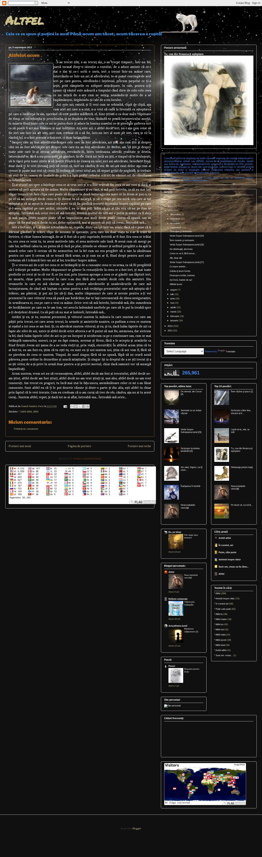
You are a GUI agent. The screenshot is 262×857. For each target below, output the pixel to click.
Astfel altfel (225, 538)
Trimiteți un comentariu (26, 429)
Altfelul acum (176, 284)
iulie (172, 294)
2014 (170, 206)
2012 (170, 326)
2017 (170, 197)
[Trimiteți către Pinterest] (88, 406)
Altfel (24, 20)
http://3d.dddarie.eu (173, 180)
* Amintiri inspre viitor (224, 598)
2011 (170, 330)
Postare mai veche (139, 446)
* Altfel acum (220, 640)
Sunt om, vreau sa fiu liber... (233, 566)
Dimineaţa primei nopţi (242, 467)
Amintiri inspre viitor (230, 559)
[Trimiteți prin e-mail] (72, 406)
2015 (170, 201)
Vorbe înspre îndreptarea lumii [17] (187, 262)
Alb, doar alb (176, 258)
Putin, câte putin (227, 552)
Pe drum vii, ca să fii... (242, 505)
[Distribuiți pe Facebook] (84, 406)
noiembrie (175, 218)
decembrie (175, 214)
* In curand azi (221, 603)
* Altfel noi (219, 629)
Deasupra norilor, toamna (182, 275)
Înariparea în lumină (190, 486)
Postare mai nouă (20, 446)
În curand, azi (226, 545)
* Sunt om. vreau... (223, 655)
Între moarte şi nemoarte (182, 240)
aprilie (173, 307)
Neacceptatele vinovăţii (188, 506)
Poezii (171, 666)
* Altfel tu (218, 614)
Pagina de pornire (79, 446)
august (174, 289)
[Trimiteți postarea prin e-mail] (65, 406)
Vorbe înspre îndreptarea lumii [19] (187, 236)
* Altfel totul (219, 645)
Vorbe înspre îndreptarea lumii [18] (187, 244)
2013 (170, 210)
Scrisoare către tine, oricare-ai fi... (241, 411)
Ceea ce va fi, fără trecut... (183, 253)
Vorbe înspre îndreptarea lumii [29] (191, 430)
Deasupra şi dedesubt (181, 231)
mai (172, 303)
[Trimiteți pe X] (80, 406)
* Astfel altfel (25, 412)
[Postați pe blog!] (76, 406)
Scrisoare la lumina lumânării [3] (190, 449)
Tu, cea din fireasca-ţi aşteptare (183, 54)
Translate (230, 351)
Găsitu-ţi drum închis (180, 271)
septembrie (176, 227)
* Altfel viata (220, 634)
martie (173, 311)
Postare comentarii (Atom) (87, 459)
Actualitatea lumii (177, 626)
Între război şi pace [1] (242, 391)
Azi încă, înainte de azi (181, 280)
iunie (172, 298)
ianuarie (174, 320)
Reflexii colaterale (177, 599)
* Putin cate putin (222, 609)
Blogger (136, 828)
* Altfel (217, 593)
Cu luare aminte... (178, 266)
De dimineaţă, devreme (181, 249)
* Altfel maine (220, 619)
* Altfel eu (218, 624)
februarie (175, 316)
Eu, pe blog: (175, 532)
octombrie (175, 223)
